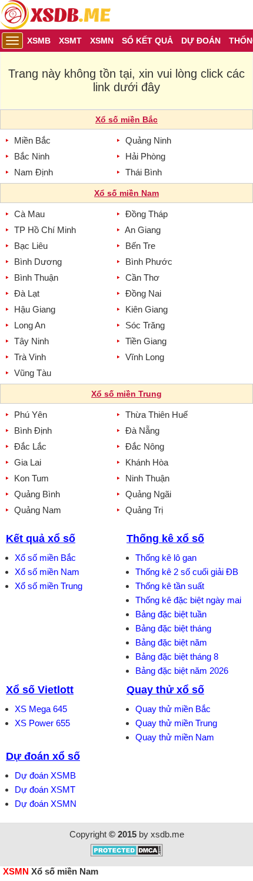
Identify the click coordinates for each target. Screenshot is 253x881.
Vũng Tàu (32, 373)
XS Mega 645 (41, 709)
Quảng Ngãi (148, 494)
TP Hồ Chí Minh (45, 230)
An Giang (143, 230)
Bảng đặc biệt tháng (173, 628)
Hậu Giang (34, 309)
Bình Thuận (36, 277)
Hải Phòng (145, 156)
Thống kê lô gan (166, 558)
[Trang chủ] (55, 14)
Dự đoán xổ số (43, 756)
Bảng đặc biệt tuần (171, 614)
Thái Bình (143, 172)
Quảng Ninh (148, 140)
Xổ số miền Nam (47, 572)
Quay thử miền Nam (174, 737)
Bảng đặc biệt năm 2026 (181, 671)
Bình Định (33, 430)
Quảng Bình (37, 494)
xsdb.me (167, 834)
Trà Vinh (30, 357)
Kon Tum (31, 478)
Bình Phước (148, 262)
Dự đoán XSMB (45, 775)
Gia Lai (27, 462)
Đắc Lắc (30, 446)
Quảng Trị (144, 510)
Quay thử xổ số (165, 690)
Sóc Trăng (145, 325)
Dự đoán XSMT (45, 789)
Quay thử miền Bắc (173, 709)
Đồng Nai (143, 293)
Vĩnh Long (144, 357)
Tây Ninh (31, 341)
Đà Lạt (26, 293)
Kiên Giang (146, 309)
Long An (29, 325)
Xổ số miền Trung (48, 586)
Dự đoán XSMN (45, 804)
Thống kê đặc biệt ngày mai (188, 600)
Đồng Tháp (146, 214)
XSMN (16, 871)
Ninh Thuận (147, 478)
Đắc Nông (144, 446)
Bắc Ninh (31, 156)
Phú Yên (30, 415)
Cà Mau (29, 214)
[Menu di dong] (12, 40)
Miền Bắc (32, 140)
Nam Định (33, 172)
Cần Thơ (142, 277)
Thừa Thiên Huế (156, 415)
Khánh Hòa (146, 462)
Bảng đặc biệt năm (171, 642)
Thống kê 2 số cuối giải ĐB (186, 572)
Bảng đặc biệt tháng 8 (176, 656)
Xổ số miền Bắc (45, 558)
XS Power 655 (42, 723)
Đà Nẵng (142, 430)
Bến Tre (140, 246)
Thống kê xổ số (165, 538)
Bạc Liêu (31, 246)
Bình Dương (38, 262)
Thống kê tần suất (169, 586)
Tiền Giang (146, 341)
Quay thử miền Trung (176, 723)
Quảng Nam (37, 510)
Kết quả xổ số (40, 538)
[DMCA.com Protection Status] (127, 854)
